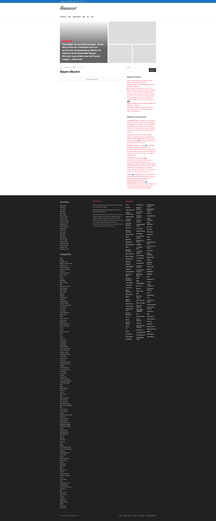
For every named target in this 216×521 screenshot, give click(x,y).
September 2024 (64, 249)
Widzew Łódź (63, 500)
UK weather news (64, 483)
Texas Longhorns (64, 473)
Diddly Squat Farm (65, 324)
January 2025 (63, 241)
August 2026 (63, 205)
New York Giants (64, 398)
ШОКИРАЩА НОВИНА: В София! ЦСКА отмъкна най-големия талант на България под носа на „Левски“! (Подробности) (140, 109)
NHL (84, 1)
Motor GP (62, 390)
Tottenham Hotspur (65, 475)
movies (62, 392)
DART (61, 316)
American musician (65, 269)
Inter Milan (63, 360)
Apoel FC (62, 271)
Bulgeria (62, 295)
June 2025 (63, 232)
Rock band (63, 439)
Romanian (62, 441)
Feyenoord (63, 339)
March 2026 (63, 215)
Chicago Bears (64, 301)
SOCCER (62, 466)
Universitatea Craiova (65, 487)
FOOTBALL (62, 1)
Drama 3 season (64, 331)
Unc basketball (64, 485)
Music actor (63, 394)
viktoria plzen (63, 494)
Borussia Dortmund (65, 286)
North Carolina (64, 409)
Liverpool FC (63, 377)
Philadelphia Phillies (65, 426)
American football (64, 267)
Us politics (62, 489)
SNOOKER (63, 464)
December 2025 (64, 221)
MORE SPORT (72, 1)
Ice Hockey (63, 356)
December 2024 (64, 243)
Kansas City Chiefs (65, 364)
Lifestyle (62, 375)
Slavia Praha (63, 460)
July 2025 (62, 230)
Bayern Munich (67, 41)
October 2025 (63, 224)
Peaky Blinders (64, 420)
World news (63, 506)
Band (61, 277)
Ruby (61, 443)
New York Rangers (65, 403)
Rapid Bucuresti (64, 432)
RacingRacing (63, 430)
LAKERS (62, 366)
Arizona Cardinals (65, 273)
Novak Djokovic (64, 411)
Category (66, 67)
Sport (61, 468)
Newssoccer (68, 8)
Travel (61, 477)
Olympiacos (63, 417)
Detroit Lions (63, 320)
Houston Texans (64, 352)
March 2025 (63, 238)
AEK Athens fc (64, 261)
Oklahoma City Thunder (66, 415)
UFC (61, 481)
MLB (67, 1)
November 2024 (64, 245)
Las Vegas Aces (64, 367)
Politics (62, 428)
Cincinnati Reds (64, 303)
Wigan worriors (64, 502)
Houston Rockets (64, 350)
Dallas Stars (63, 314)
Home (61, 67)
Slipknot (62, 462)
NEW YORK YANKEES (66, 405)
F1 (60, 335)
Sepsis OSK (63, 454)
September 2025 (64, 226)
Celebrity (62, 299)
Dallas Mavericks (64, 313)
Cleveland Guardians (65, 305)
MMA (61, 386)
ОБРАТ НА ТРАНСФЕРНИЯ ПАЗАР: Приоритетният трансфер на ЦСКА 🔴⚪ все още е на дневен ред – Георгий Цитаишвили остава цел (141, 140)
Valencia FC (63, 492)
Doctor (61, 328)
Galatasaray (63, 345)
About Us (134, 515)
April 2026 (62, 213)
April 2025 (62, 236)
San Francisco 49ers (65, 447)
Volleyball (62, 498)
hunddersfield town (65, 354)
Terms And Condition (151, 515)
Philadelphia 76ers (65, 422)
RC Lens (62, 436)
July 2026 (62, 207)
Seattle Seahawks (64, 453)
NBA (78, 1)
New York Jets (64, 400)
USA (61, 490)
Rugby (61, 445)
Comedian (62, 309)
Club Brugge (63, 307)
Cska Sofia (63, 311)
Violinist (62, 496)
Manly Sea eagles (64, 383)
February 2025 (64, 239)
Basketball (62, 280)
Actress (62, 260)
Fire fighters (63, 341)
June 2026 (63, 209)
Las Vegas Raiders (65, 369)
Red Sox (62, 437)
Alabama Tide (63, 265)
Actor (61, 258)
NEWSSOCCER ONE (132, 145)
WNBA (61, 504)
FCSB (61, 337)
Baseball (62, 279)
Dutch (61, 333)
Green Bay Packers (65, 349)
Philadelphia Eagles (65, 424)
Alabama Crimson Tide (66, 263)
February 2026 (64, 217)
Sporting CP (63, 470)
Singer (61, 456)
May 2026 (62, 211)
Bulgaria (62, 294)
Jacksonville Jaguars (65, 362)
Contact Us (141, 515)
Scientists (62, 451)
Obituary (62, 413)
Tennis (61, 472)
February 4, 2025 (76, 62)
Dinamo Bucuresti (65, 326)
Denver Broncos (64, 318)
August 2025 (63, 228)
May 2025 (62, 234)
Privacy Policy (127, 515)
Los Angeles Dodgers (65, 381)
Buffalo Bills (63, 292)
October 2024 (63, 247)
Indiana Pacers (64, 358)
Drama (62, 330)
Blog (61, 284)
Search (129, 67)
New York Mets (64, 401)
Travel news (63, 479)
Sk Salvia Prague (64, 458)
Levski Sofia (63, 371)
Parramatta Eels (64, 419)
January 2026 (63, 219)
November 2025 (64, 223)
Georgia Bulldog (64, 347)
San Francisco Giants (65, 449)
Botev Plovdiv (63, 288)
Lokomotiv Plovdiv (65, 379)
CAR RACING (63, 297)
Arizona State (63, 275)
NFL (81, 1)
